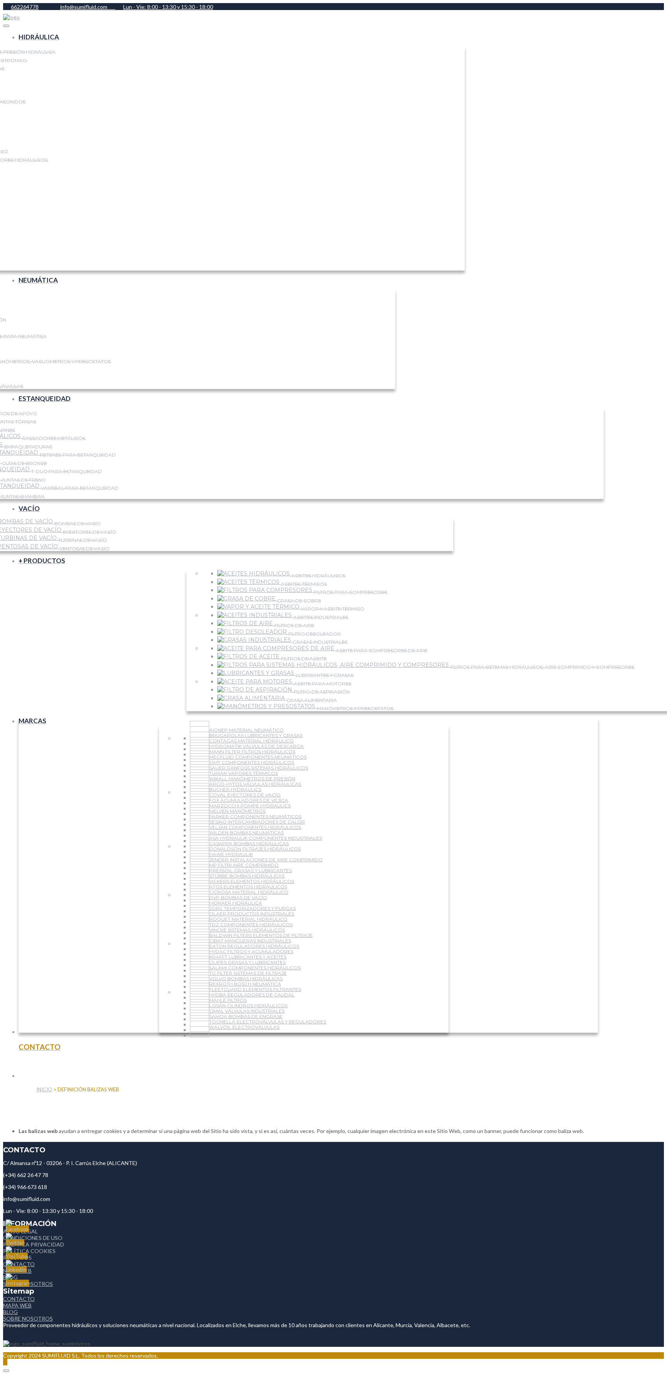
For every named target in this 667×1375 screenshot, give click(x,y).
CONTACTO (19, 1299)
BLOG (10, 1312)
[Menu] (6, 26)
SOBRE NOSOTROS (28, 1318)
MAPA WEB (17, 1305)
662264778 (25, 6)
